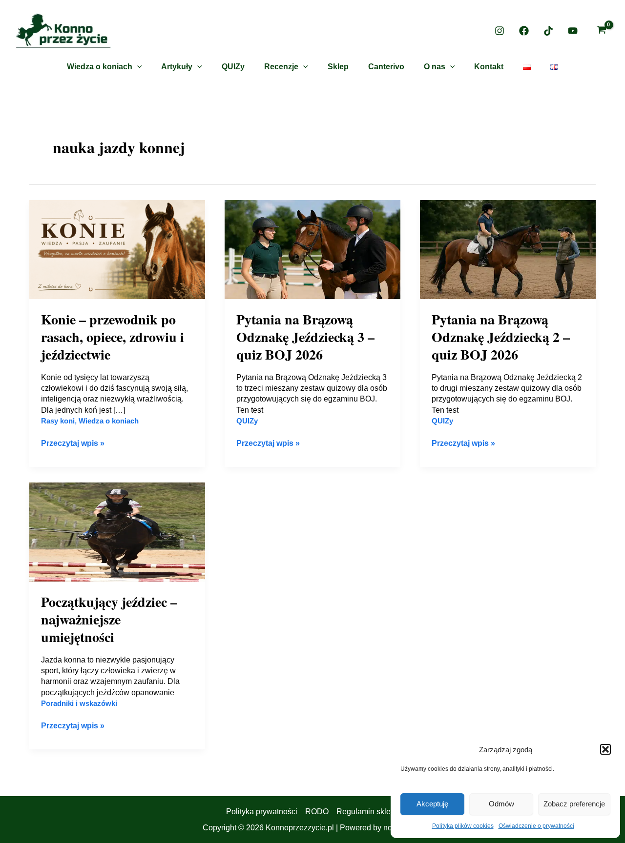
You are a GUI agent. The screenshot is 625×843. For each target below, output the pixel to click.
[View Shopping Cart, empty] (601, 31)
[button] (605, 749)
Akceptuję (432, 804)
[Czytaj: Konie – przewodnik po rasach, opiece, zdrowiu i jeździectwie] (117, 249)
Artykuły (176, 66)
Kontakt (488, 66)
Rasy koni (58, 421)
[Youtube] (573, 30)
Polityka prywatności (261, 811)
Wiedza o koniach (99, 66)
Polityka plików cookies (463, 826)
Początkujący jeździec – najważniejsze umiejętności (109, 619)
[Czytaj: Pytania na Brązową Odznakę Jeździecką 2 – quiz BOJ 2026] (508, 249)
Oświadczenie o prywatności (536, 826)
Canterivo (386, 66)
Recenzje (281, 66)
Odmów (501, 804)
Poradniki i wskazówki (79, 703)
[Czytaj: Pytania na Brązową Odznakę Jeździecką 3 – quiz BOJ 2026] (312, 249)
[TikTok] (548, 30)
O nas (434, 66)
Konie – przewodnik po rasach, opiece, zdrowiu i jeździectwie (112, 337)
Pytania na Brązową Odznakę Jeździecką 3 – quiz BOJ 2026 (305, 337)
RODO (317, 811)
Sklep (338, 66)
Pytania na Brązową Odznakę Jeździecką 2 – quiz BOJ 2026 (501, 337)
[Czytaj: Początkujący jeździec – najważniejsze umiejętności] (117, 531)
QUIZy (233, 66)
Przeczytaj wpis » (72, 442)
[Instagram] (499, 30)
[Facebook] (524, 30)
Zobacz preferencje (574, 804)
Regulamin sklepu (367, 811)
